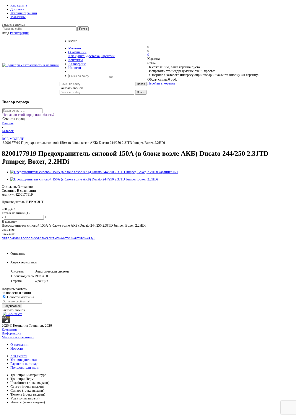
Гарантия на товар (23, 363)
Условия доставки (23, 360)
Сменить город (13, 118)
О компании (19, 344)
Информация (11, 333)
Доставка (93, 56)
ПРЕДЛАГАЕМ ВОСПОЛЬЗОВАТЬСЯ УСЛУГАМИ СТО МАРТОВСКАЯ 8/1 (48, 238)
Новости (16, 348)
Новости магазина (20, 297)
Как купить (76, 56)
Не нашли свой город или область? (28, 115)
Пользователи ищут (25, 367)
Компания (9, 329)
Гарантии (108, 56)
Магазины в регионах (18, 337)
